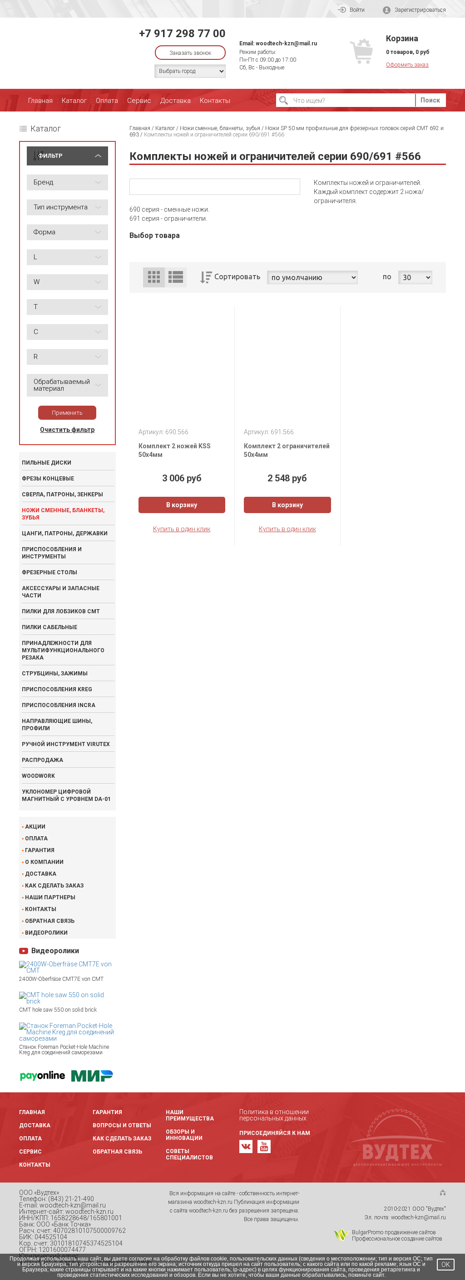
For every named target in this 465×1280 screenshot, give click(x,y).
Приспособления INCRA (58, 705)
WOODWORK (38, 776)
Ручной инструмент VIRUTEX (66, 744)
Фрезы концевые (48, 478)
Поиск (430, 100)
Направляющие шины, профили (57, 725)
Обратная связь (49, 921)
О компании (44, 862)
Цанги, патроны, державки (65, 533)
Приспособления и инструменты (52, 553)
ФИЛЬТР (50, 155)
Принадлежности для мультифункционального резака (63, 650)
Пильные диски (46, 463)
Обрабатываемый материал (62, 385)
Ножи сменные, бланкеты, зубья (63, 514)
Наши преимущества (190, 1115)
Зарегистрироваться (420, 10)
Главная (40, 101)
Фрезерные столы (49, 572)
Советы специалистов (189, 1154)
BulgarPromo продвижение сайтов (394, 1232)
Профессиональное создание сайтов (397, 1239)
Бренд (43, 182)
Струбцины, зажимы (55, 673)
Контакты (215, 101)
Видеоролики (46, 933)
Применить (67, 412)
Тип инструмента (61, 207)
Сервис (139, 101)
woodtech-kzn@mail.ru (286, 43)
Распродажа (42, 760)
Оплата (107, 101)
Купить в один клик (181, 529)
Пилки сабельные (49, 627)
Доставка (175, 101)
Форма (44, 232)
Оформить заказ (407, 65)
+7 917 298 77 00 (182, 33)
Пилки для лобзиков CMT (61, 611)
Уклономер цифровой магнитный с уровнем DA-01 (66, 795)
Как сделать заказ (54, 885)
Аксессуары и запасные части (60, 592)
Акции (35, 826)
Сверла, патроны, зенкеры (62, 494)
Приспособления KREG (57, 689)
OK (445, 1264)
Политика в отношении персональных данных (274, 1115)
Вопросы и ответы (122, 1125)
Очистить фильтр (67, 429)
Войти (357, 10)
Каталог (74, 101)
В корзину (181, 505)
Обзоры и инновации (184, 1135)
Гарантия (39, 850)
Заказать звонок (190, 53)
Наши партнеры (50, 897)
